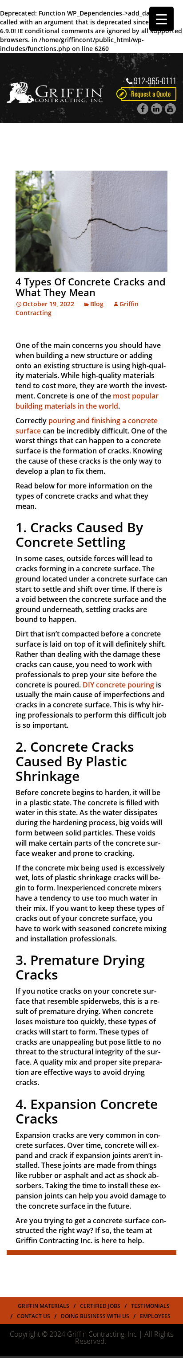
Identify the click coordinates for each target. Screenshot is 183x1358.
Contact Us (33, 1316)
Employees (155, 1316)
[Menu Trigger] (161, 19)
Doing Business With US (95, 1316)
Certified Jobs (100, 1306)
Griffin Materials (43, 1306)
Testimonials (150, 1306)
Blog (96, 304)
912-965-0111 (155, 80)
